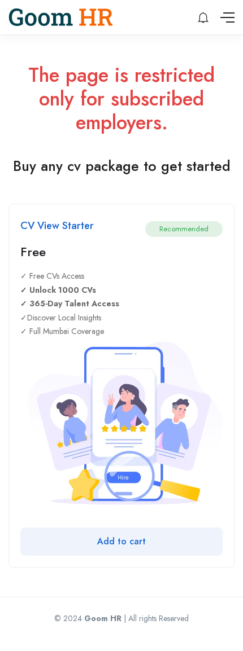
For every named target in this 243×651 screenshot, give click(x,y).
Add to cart (121, 541)
